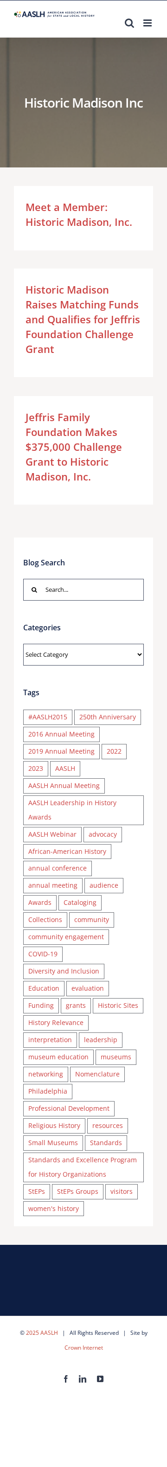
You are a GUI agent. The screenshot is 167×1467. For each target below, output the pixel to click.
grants (76, 1005)
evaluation (87, 988)
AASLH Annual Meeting (64, 785)
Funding (41, 1005)
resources (107, 1125)
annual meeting (52, 885)
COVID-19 (43, 953)
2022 (114, 751)
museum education (58, 1056)
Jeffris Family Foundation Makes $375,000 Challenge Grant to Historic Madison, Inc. (74, 446)
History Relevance (56, 1022)
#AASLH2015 (47, 716)
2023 (35, 768)
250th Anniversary (107, 716)
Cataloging (80, 902)
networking (45, 1074)
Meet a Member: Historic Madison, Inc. (79, 214)
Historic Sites (118, 1005)
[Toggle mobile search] (129, 23)
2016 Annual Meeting (61, 734)
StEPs (36, 1191)
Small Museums (53, 1142)
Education (43, 988)
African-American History (67, 851)
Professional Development (68, 1108)
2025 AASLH (42, 1333)
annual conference (57, 868)
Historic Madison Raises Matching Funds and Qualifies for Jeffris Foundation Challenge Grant (83, 319)
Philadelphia (47, 1091)
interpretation (50, 1039)
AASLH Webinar (52, 834)
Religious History (54, 1125)
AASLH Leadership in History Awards (72, 809)
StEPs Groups (77, 1191)
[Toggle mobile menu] (148, 23)
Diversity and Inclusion (63, 971)
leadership (100, 1039)
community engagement (66, 936)
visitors (121, 1191)
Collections (45, 919)
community (91, 919)
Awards (39, 902)
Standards (106, 1142)
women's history (53, 1208)
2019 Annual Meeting (61, 751)
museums (116, 1056)
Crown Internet (83, 1348)
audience (104, 885)
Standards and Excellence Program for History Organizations (82, 1167)
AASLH (65, 768)
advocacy (103, 834)
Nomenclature (97, 1074)
